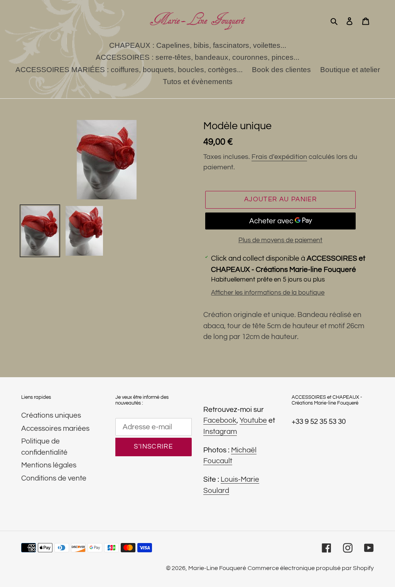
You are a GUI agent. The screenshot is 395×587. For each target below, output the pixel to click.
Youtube (253, 420)
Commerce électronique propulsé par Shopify (311, 568)
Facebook (219, 420)
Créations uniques (51, 415)
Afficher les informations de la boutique (267, 292)
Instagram (220, 431)
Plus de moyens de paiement (280, 240)
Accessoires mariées (55, 428)
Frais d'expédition (279, 156)
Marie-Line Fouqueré (217, 568)
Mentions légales (48, 465)
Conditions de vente (53, 478)
